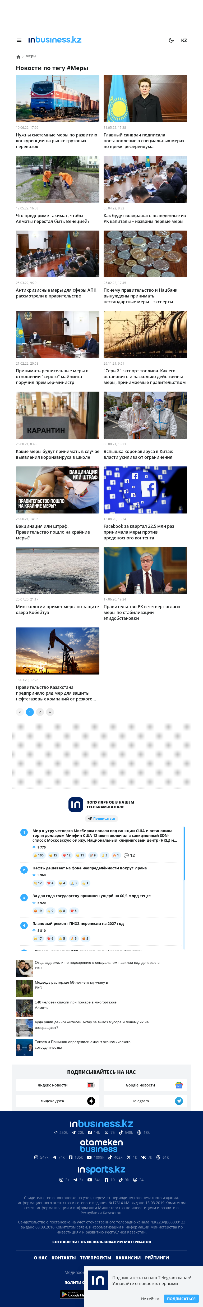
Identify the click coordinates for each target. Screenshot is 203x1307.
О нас (40, 1258)
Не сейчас (150, 1298)
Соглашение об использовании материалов (101, 1241)
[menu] (19, 40)
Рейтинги (157, 1258)
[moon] (171, 40)
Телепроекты (95, 1258)
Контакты (64, 1258)
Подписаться (181, 1298)
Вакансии (128, 1258)
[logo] (95, 40)
